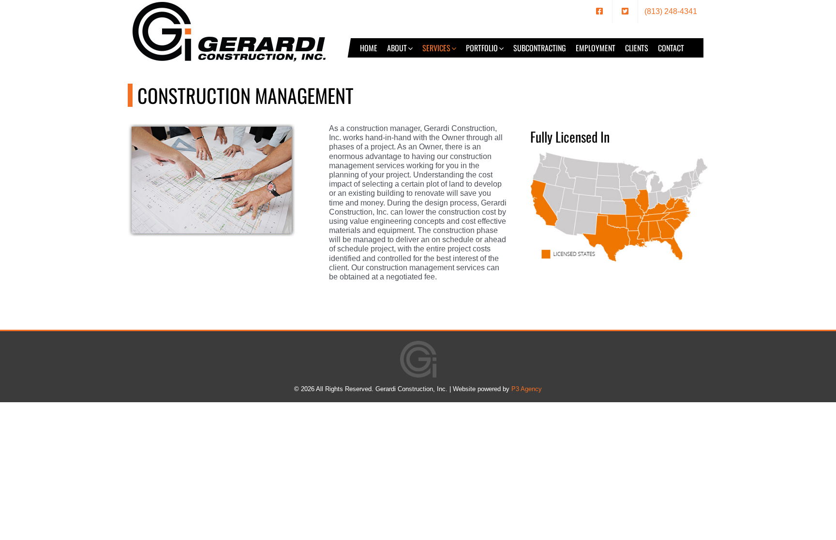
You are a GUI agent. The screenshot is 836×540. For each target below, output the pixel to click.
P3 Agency (526, 389)
